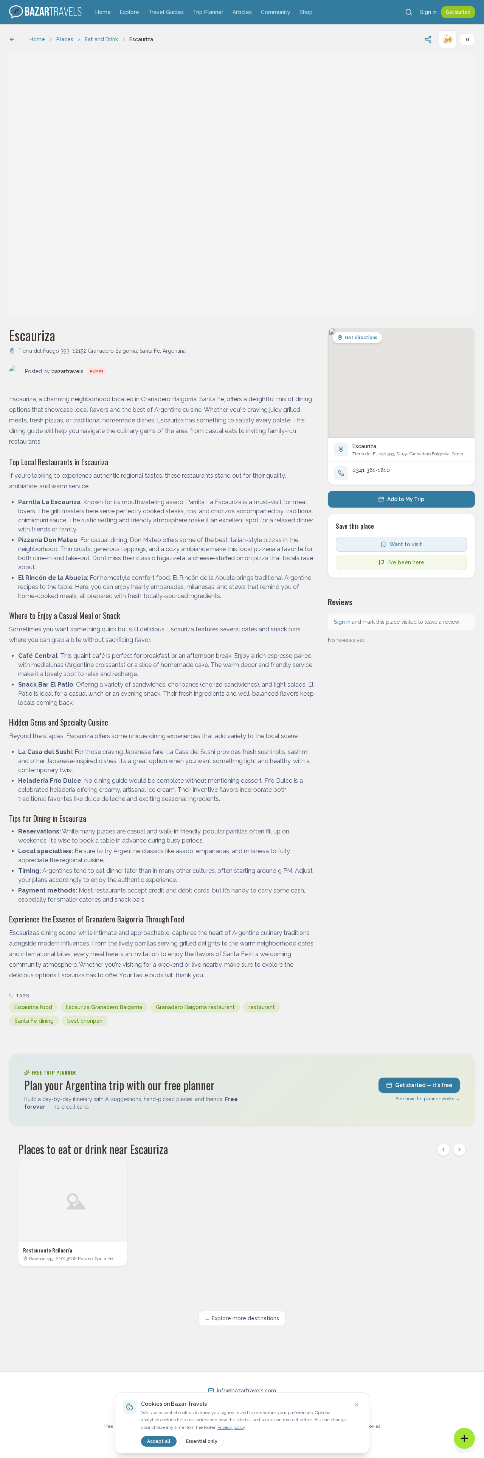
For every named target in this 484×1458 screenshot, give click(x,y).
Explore (129, 12)
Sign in (428, 12)
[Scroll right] (459, 1149)
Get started (458, 12)
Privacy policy (231, 1427)
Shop (306, 12)
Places (64, 39)
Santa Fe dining (34, 1021)
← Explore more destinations (242, 1318)
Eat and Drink (101, 39)
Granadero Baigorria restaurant (195, 1007)
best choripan (84, 1021)
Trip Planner (208, 12)
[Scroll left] (443, 1149)
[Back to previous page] (12, 39)
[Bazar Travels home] (46, 12)
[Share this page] (428, 39)
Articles (242, 12)
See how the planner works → (428, 1098)
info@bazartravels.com (246, 1391)
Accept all (159, 1441)
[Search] (409, 12)
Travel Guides (166, 12)
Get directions (361, 337)
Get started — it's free (423, 1085)
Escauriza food (33, 1007)
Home (103, 12)
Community (275, 12)
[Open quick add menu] (464, 1438)
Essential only (201, 1441)
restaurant (261, 1007)
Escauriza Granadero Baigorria (104, 1007)
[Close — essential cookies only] (356, 1404)
